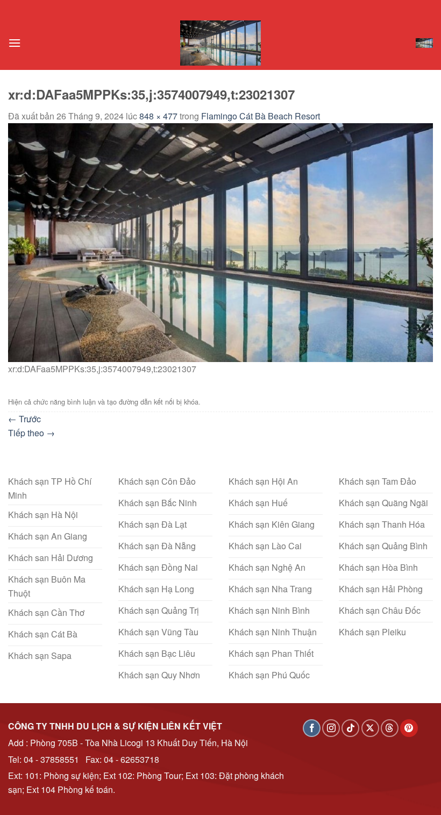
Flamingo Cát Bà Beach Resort (260, 116)
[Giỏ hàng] (424, 43)
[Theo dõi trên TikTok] (350, 728)
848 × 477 (158, 116)
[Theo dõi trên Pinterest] (409, 728)
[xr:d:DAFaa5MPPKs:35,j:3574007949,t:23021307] (220, 241)
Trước (24, 419)
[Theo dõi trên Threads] (390, 728)
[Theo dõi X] (370, 728)
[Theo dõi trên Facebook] (312, 728)
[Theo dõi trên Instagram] (331, 728)
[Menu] (14, 43)
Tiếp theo (31, 433)
